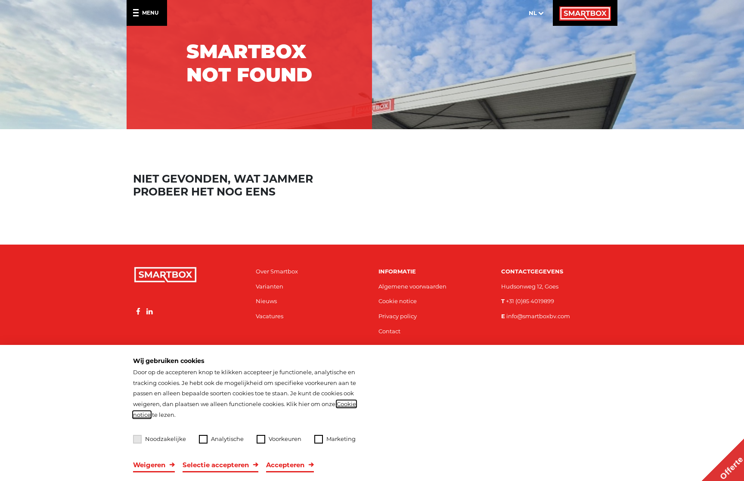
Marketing (341, 438)
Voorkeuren (285, 438)
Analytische (227, 438)
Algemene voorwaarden (412, 286)
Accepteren (285, 465)
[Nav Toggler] (137, 13)
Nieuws (266, 301)
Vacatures (269, 316)
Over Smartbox (277, 271)
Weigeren (149, 465)
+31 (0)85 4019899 (527, 301)
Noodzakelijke (165, 438)
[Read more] (138, 311)
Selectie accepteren (216, 465)
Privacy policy (397, 316)
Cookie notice (397, 301)
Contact (389, 331)
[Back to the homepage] (585, 12)
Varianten (269, 286)
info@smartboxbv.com (535, 316)
